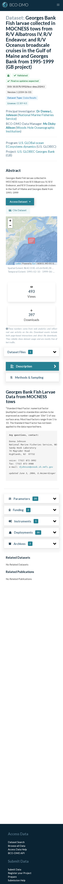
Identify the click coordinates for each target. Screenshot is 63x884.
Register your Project (19, 873)
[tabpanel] (31, 436)
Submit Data (14, 869)
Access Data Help (17, 849)
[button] (10, 220)
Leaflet (18, 263)
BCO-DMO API (16, 853)
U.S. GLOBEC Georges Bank (36, 151)
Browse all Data (16, 845)
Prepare (12, 876)
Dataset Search (16, 842)
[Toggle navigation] (58, 5)
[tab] (32, 366)
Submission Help (16, 880)
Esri (34, 263)
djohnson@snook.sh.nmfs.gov (36, 467)
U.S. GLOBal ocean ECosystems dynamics (25, 144)
